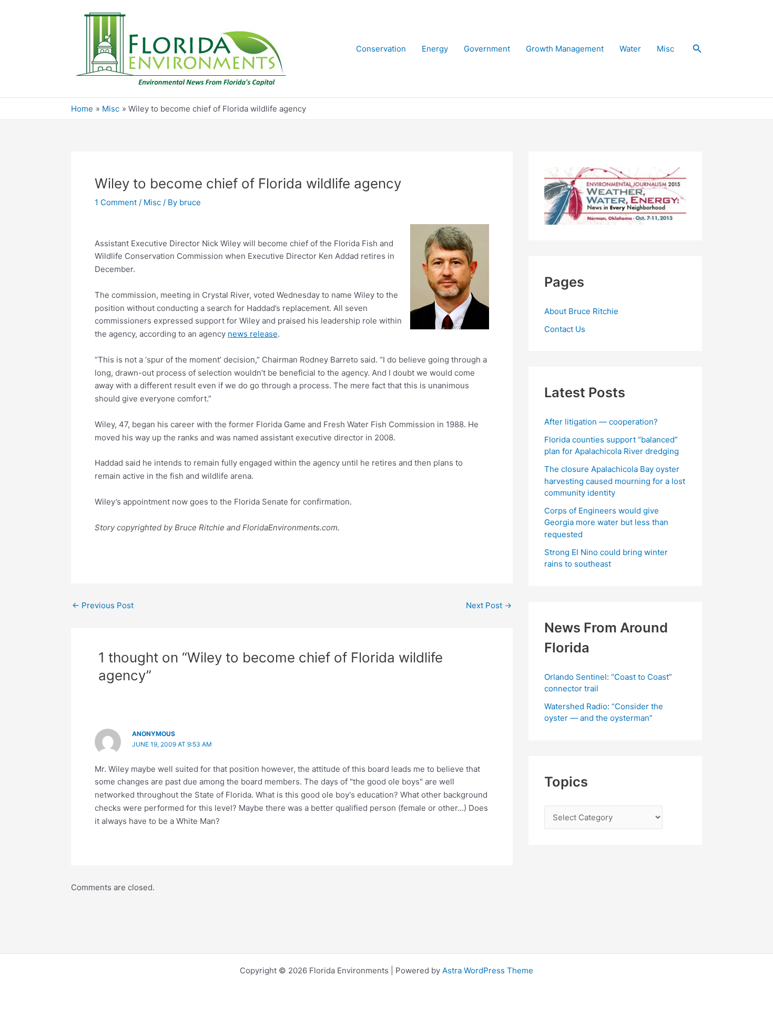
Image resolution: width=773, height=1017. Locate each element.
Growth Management (565, 49)
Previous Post (103, 605)
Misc (665, 49)
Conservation (381, 49)
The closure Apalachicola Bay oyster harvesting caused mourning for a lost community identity (614, 481)
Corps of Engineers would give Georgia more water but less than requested (606, 522)
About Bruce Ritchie (581, 311)
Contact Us (564, 329)
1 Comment (116, 202)
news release (253, 334)
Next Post (489, 605)
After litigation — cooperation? (602, 422)
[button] (697, 48)
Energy (435, 49)
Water (630, 49)
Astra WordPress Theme (487, 970)
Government (487, 49)
